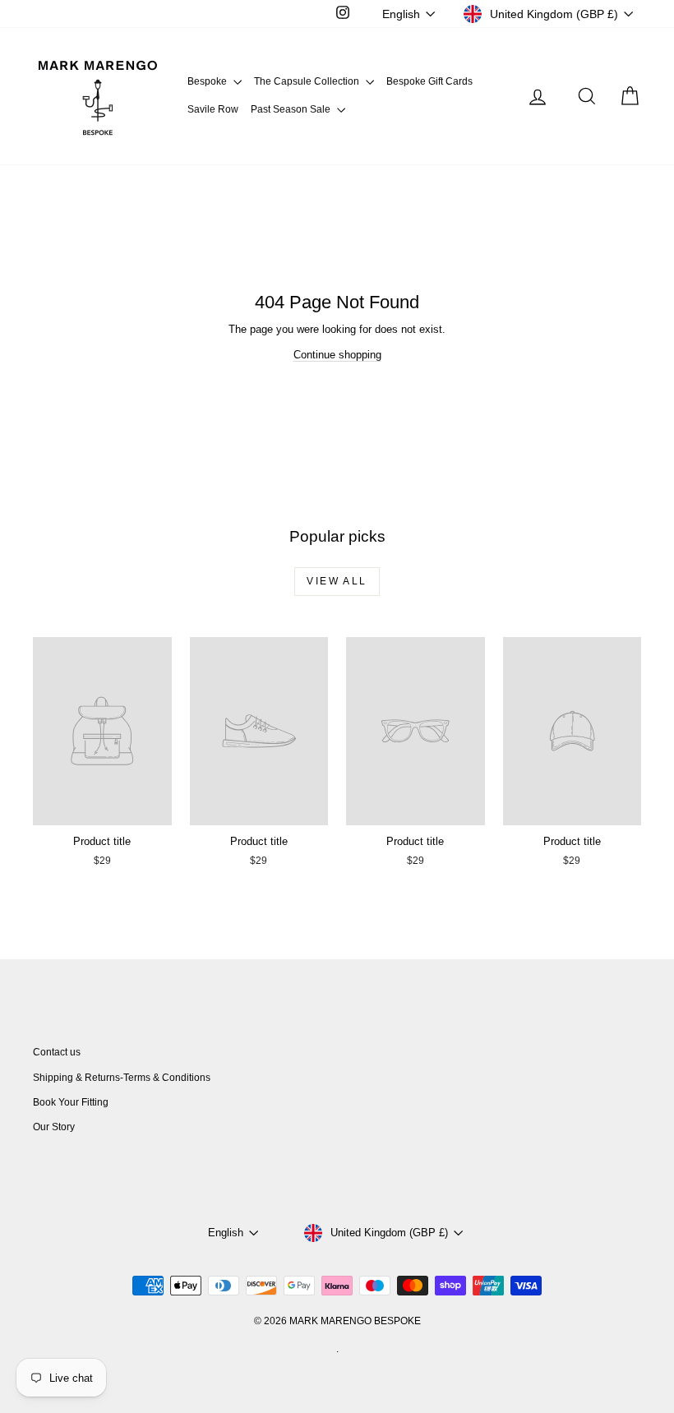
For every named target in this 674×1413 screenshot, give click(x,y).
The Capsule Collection (308, 81)
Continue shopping (337, 355)
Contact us (57, 1052)
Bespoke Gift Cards (429, 81)
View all (337, 581)
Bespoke (208, 81)
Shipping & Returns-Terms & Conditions (121, 1077)
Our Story (54, 1127)
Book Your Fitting (70, 1102)
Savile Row (212, 109)
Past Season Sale (292, 109)
